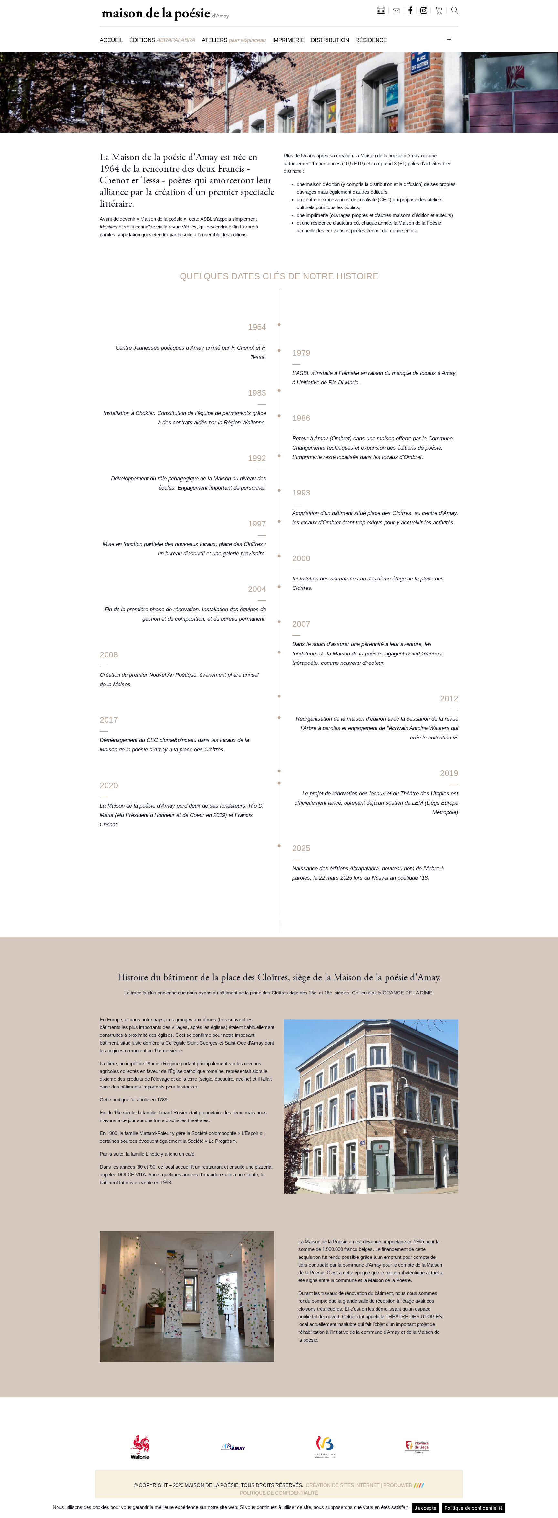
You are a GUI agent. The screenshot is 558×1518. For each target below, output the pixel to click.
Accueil (111, 40)
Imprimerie (288, 40)
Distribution (330, 40)
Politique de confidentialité (279, 1493)
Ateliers (234, 40)
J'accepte (425, 1508)
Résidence (371, 40)
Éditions (162, 40)
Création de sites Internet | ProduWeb (359, 1485)
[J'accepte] (550, 1508)
